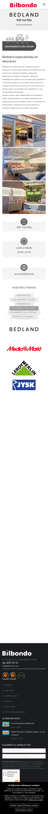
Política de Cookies (36, 800)
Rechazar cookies (30, 805)
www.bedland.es (24, 24)
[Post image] (5, 724)
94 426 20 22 (10, 662)
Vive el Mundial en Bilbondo (22, 723)
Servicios (8, 701)
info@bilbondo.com (10, 666)
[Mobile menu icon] (44, 4)
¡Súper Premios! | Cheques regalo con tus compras (28, 733)
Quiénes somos (11, 696)
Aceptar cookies (16, 805)
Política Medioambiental (15, 712)
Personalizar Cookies (24, 810)
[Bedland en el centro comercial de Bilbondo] (24, 131)
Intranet (8, 685)
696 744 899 (24, 19)
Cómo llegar (10, 707)
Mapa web (9, 690)
